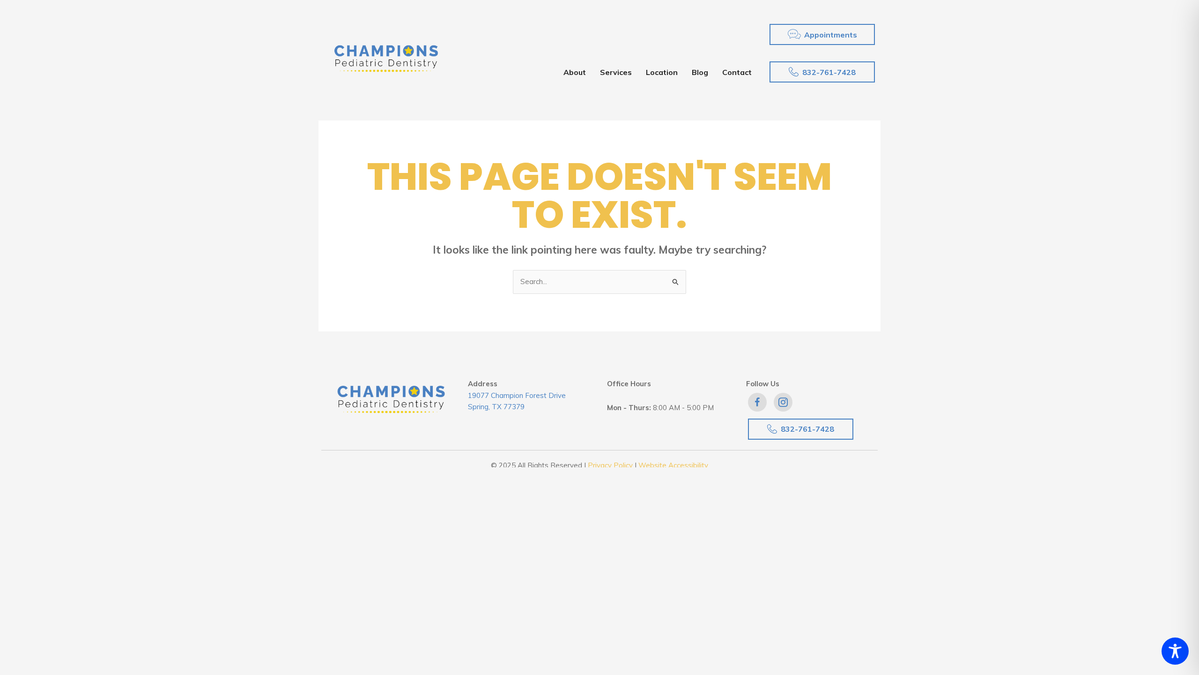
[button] (822, 34)
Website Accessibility (673, 465)
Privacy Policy (610, 465)
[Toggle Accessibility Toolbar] (1175, 651)
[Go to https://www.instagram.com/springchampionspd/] (783, 402)
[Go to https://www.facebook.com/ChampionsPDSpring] (757, 402)
